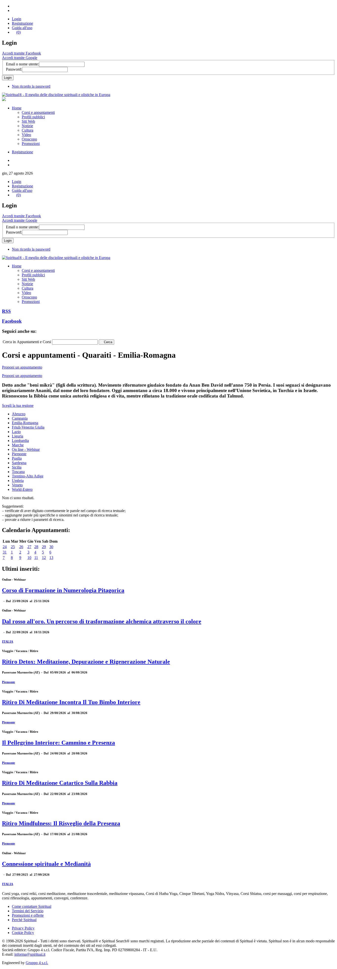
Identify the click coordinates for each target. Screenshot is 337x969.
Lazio (16, 432)
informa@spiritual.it (29, 954)
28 (36, 547)
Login (16, 19)
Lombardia (20, 440)
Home (16, 108)
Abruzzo (18, 414)
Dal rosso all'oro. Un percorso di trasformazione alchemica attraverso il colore (101, 621)
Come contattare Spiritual (31, 906)
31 (5, 552)
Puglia (17, 458)
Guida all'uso (22, 28)
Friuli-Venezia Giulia (28, 427)
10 (29, 557)
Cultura (27, 130)
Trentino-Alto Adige (27, 476)
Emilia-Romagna (25, 423)
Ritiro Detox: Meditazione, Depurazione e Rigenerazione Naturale (86, 661)
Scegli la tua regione (18, 405)
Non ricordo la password (31, 86)
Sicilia (16, 467)
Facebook (12, 321)
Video (26, 135)
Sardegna (19, 463)
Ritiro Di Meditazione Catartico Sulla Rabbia (59, 783)
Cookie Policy (23, 932)
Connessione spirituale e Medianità (46, 864)
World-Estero (22, 489)
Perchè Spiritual (24, 920)
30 (51, 547)
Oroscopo (29, 139)
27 (29, 547)
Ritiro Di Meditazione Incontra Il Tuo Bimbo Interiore (71, 702)
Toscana (18, 472)
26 (21, 547)
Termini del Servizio (27, 911)
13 (51, 557)
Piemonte (19, 454)
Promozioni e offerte (28, 915)
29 (44, 547)
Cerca (108, 342)
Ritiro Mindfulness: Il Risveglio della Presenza (61, 823)
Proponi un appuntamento (22, 367)
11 (36, 557)
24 (5, 547)
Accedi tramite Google (19, 58)
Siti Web (28, 121)
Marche (18, 445)
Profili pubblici (33, 117)
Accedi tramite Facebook (21, 53)
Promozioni (31, 143)
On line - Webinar (26, 449)
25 (13, 547)
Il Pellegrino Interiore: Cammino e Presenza (58, 742)
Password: (14, 69)
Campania (20, 418)
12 (44, 557)
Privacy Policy (23, 928)
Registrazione (22, 23)
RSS (6, 311)
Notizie (27, 126)
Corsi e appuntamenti (38, 112)
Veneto (17, 485)
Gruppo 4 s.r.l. (37, 963)
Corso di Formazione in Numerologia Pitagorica (63, 590)
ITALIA (7, 641)
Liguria (17, 436)
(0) (18, 32)
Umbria (18, 480)
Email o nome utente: (22, 64)
